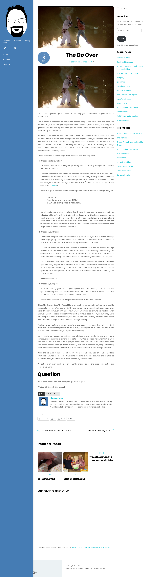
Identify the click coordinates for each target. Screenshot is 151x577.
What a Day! (122, 103)
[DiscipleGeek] (16, 36)
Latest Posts (53, 394)
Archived (6, 59)
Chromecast (122, 112)
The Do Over (82, 55)
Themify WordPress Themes (95, 568)
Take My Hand (123, 120)
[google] (15, 48)
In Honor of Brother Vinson (127, 107)
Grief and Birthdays (74, 479)
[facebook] (10, 48)
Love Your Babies (124, 99)
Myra (54, 185)
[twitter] (5, 48)
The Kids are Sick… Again (127, 95)
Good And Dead (123, 86)
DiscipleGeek (75, 62)
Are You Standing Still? (99, 430)
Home (5, 54)
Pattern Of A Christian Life (127, 73)
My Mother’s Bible (124, 90)
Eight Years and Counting (127, 116)
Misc (85, 62)
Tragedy (120, 78)
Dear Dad (121, 82)
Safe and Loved (46, 479)
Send (121, 39)
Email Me (6, 64)
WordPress (79, 568)
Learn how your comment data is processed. (91, 547)
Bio (42, 394)
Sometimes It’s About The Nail (56, 430)
